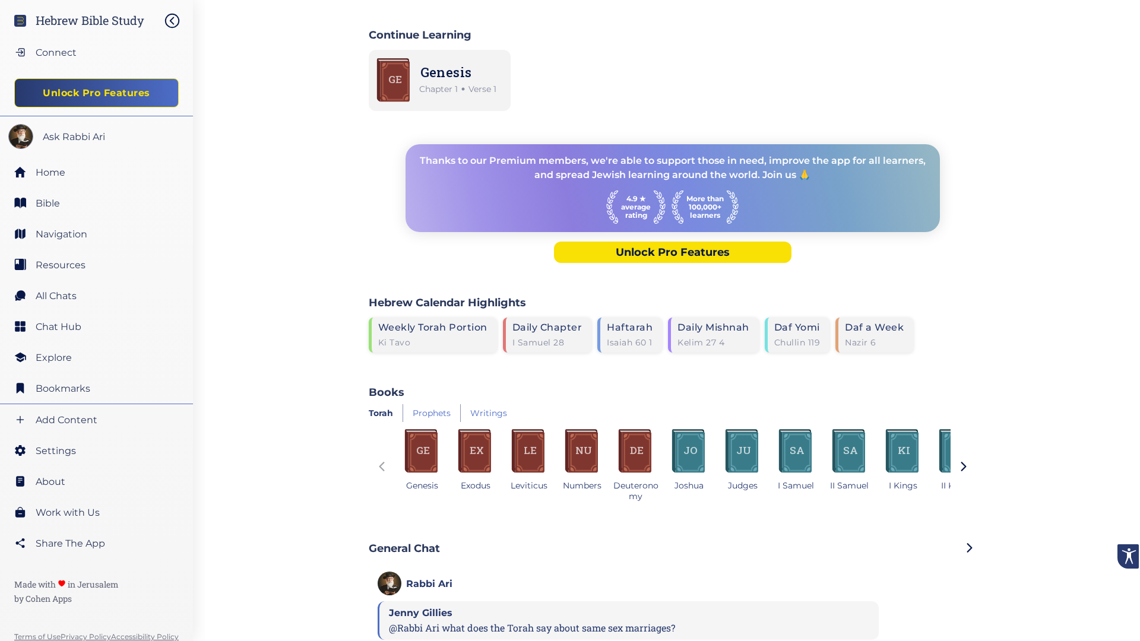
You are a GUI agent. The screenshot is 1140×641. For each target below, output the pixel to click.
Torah (381, 413)
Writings (488, 413)
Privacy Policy (86, 636)
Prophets (432, 413)
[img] (178, 21)
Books (386, 392)
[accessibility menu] (1128, 556)
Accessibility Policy (145, 636)
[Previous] (382, 467)
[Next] (964, 467)
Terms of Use (37, 636)
